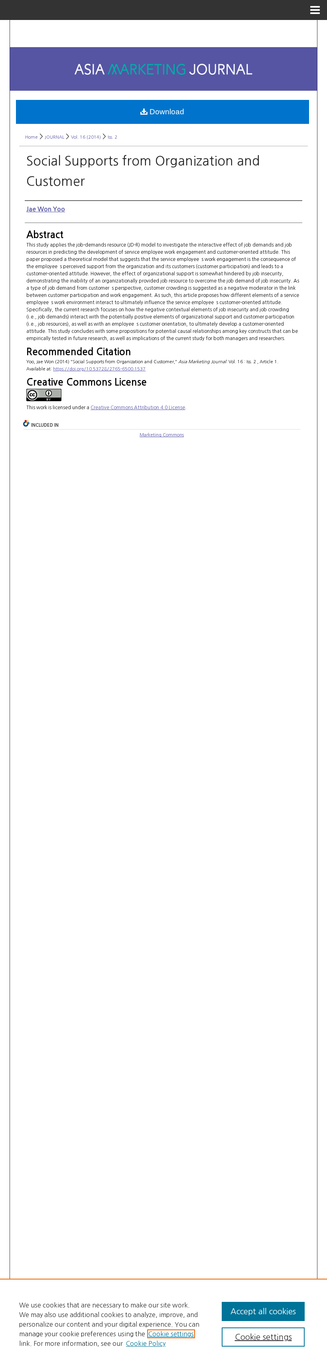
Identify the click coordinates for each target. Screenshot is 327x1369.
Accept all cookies (263, 1311)
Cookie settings (171, 1334)
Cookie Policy (145, 1343)
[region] (163, 1324)
